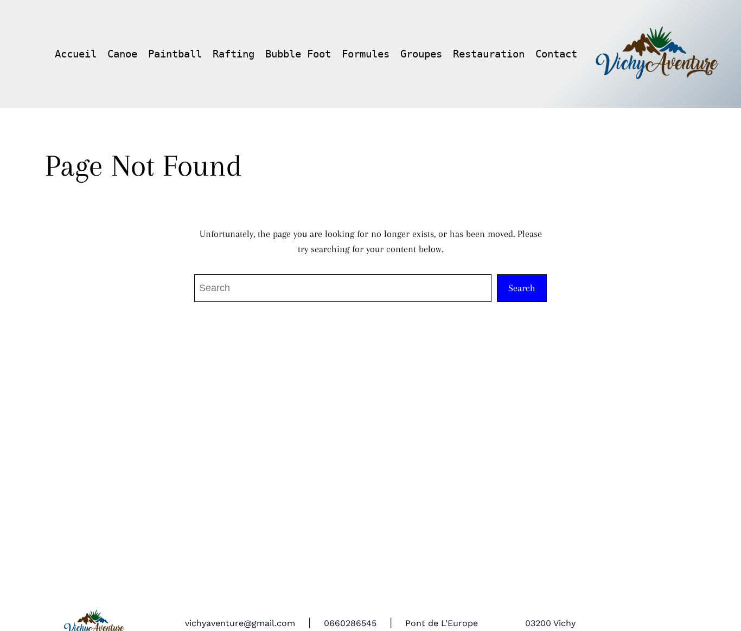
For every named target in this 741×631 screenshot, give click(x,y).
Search (521, 287)
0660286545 (350, 623)
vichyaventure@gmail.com (240, 623)
